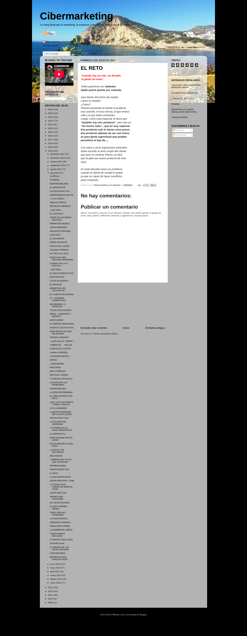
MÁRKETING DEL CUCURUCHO (58, 289)
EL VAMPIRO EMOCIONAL (62, 324)
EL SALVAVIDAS (57, 239)
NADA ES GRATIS (58, 202)
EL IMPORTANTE (58, 187)
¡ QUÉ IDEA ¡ (56, 270)
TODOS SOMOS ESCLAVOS (57, 535)
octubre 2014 (56, 162)
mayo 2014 (55, 568)
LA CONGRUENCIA (58, 519)
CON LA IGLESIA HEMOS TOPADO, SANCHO (61, 403)
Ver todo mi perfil (50, 46)
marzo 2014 (56, 575)
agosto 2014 (56, 169)
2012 (50, 591)
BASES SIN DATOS (58, 242)
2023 (50, 117)
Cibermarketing (76, 16)
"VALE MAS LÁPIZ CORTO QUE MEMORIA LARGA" (186, 86)
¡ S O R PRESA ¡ (57, 199)
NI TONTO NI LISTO (59, 254)
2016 (50, 143)
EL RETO (54, 473)
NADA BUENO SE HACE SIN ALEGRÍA (61, 332)
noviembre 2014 (58, 158)
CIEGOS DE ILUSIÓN (59, 246)
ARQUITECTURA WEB (60, 231)
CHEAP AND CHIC (58, 493)
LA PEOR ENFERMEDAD (61, 392)
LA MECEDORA (57, 364)
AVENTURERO (56, 320)
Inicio (126, 327)
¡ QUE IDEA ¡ (56, 210)
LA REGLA (54, 176)
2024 (50, 113)
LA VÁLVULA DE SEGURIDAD (57, 451)
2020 (50, 128)
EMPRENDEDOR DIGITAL (62, 195)
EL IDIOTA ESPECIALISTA (61, 273)
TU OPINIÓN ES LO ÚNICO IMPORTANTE (61, 429)
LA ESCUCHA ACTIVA (59, 191)
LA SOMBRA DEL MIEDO (61, 530)
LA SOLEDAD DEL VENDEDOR (58, 423)
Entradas (179, 130)
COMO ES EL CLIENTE (60, 349)
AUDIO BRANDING (58, 227)
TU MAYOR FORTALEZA (61, 379)
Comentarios (181, 135)
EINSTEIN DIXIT (57, 277)
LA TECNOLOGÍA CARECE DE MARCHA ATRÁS (61, 487)
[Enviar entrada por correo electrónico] (139, 185)
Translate (93, 54)
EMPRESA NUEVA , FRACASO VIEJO (59, 558)
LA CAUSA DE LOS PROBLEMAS (58, 383)
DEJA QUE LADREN (59, 375)
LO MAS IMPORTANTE (60, 477)
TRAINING (54, 180)
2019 (50, 132)
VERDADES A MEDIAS (60, 522)
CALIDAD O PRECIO (59, 250)
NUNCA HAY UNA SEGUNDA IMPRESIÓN (61, 258)
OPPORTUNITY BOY (59, 418)
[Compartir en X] (149, 185)
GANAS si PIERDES (59, 352)
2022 (50, 121)
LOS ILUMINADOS (58, 408)
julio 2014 (55, 173)
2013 (50, 587)
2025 (50, 109)
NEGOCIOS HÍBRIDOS (60, 206)
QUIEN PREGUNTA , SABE (62, 481)
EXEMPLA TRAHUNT (59, 337)
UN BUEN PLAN (57, 543)
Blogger (143, 615)
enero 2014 (55, 583)
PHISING (175, 104)
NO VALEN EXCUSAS (59, 503)
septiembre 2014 (58, 165)
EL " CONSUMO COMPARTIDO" (58, 299)
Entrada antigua (155, 327)
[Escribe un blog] (146, 185)
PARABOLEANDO (58, 466)
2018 (50, 136)
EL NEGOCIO (56, 285)
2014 (50, 151)
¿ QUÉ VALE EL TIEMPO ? (62, 341)
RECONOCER (56, 456)
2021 (50, 124)
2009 (50, 603)
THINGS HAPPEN (179, 117)
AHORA (53, 360)
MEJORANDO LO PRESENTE (58, 305)
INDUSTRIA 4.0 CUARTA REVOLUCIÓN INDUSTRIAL (184, 110)
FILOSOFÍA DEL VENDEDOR (184, 93)
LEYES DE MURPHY (59, 281)
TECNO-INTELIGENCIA (60, 310)
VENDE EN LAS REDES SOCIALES (60, 218)
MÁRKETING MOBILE (60, 224)
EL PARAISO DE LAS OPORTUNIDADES (59, 548)
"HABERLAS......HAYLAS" (61, 345)
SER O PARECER (58, 371)
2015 (50, 147)
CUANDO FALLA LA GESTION (59, 264)
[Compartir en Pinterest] (155, 185)
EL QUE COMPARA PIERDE (58, 507)
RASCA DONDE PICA (59, 469)
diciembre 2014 (57, 154)
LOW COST (55, 235)
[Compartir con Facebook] (152, 185)
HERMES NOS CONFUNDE (56, 498)
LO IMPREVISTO (57, 434)
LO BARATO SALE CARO (61, 540)
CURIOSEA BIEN (57, 553)
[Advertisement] (122, 304)
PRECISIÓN (55, 367)
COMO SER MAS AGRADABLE (57, 514)
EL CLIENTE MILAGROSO (62, 294)
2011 (50, 595)
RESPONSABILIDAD (59, 184)
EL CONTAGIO (56, 214)
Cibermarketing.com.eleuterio (60, 42)
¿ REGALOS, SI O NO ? (182, 99)
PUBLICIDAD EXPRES (60, 526)
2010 (50, 599)
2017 (50, 140)
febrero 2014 (56, 579)
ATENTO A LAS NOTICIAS (62, 328)
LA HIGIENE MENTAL (59, 356)
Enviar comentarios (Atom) (105, 334)
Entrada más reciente (94, 327)
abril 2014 (55, 571)
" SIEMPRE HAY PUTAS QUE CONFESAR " (60, 461)
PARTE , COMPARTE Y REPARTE (60, 315)
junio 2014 (55, 564)
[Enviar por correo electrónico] (144, 185)
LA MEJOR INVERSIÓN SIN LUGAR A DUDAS (61, 413)
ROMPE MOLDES (58, 389)
